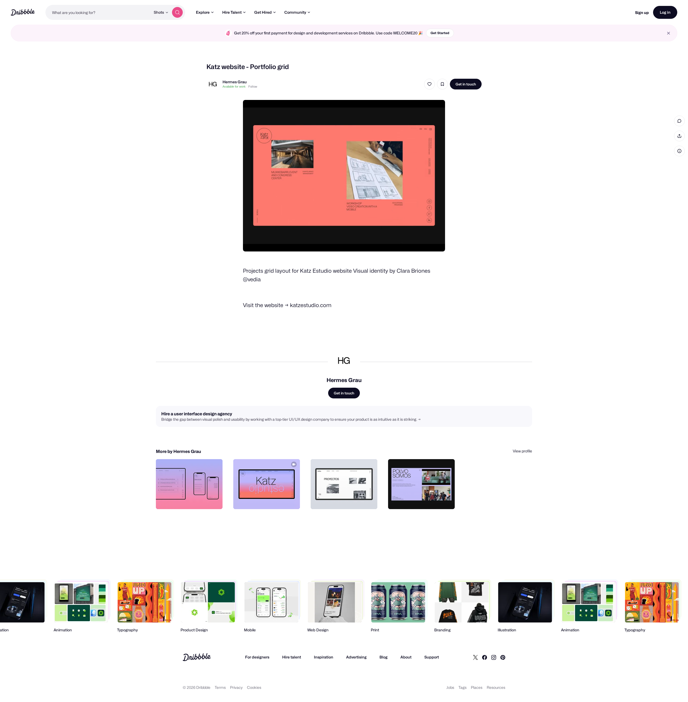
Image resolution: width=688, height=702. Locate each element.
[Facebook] (484, 657)
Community (295, 12)
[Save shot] (442, 84)
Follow (252, 86)
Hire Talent (232, 12)
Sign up (642, 12)
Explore (203, 12)
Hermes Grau (235, 82)
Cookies (254, 687)
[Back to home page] (23, 12)
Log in (665, 12)
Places (476, 687)
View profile (522, 451)
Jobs (450, 687)
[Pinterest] (502, 657)
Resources (496, 687)
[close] (668, 33)
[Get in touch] (191, 499)
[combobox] (98, 12)
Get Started (440, 33)
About (405, 657)
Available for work (234, 86)
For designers (257, 657)
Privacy (236, 687)
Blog (383, 657)
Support (431, 657)
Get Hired (263, 12)
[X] (475, 657)
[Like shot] (429, 84)
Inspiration (323, 657)
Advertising (356, 657)
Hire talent (291, 657)
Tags (462, 687)
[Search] (177, 12)
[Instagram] (493, 657)
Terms (220, 687)
